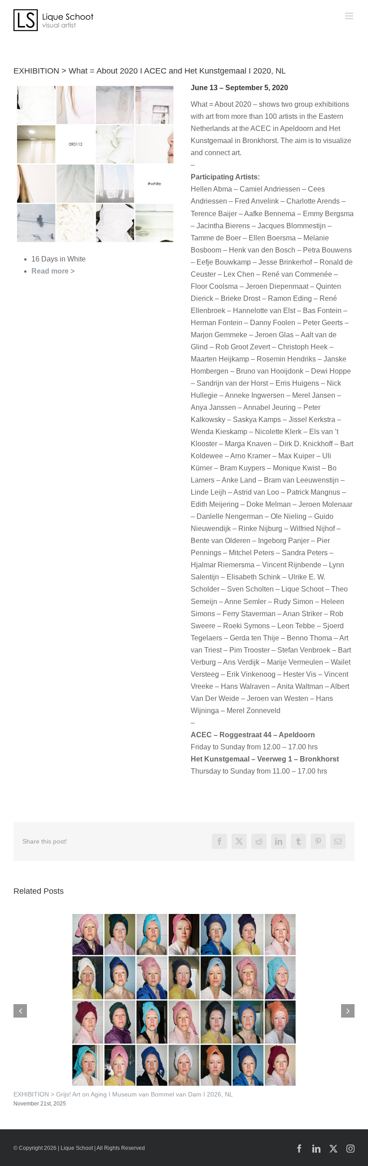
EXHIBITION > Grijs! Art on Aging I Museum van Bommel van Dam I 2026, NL (123, 1094)
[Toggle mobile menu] (350, 16)
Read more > (52, 271)
